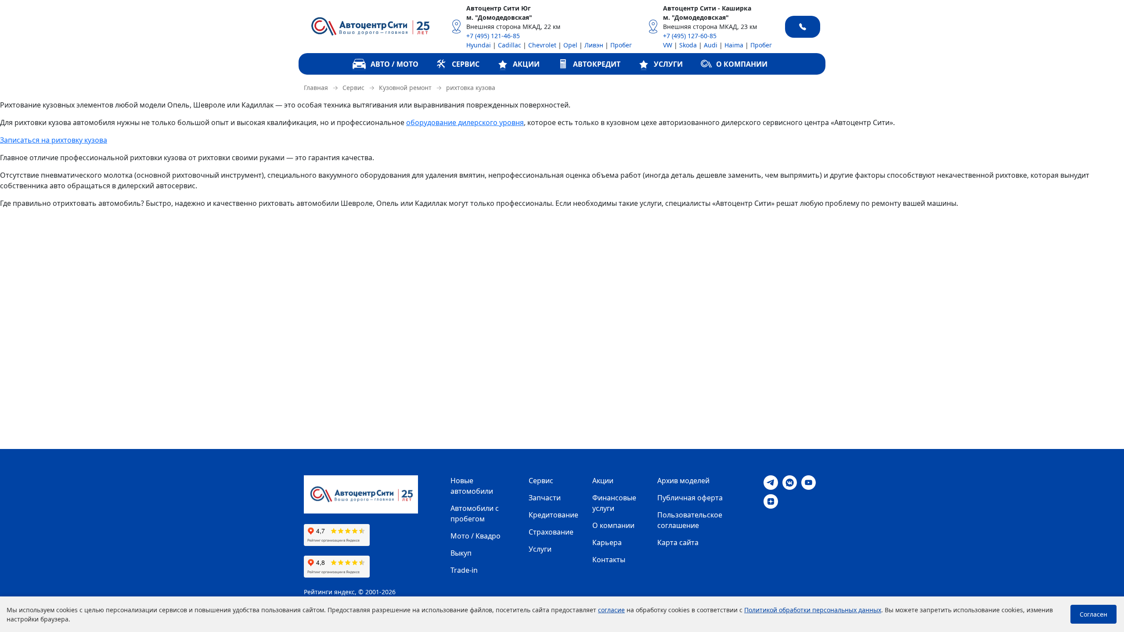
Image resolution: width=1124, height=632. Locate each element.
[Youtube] (808, 482)
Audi (710, 45)
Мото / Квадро (475, 536)
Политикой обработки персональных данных (812, 610)
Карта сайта (678, 542)
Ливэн (593, 45)
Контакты (608, 559)
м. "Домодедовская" (499, 17)
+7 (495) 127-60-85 (690, 36)
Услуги (540, 549)
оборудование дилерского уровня (465, 122)
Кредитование (553, 515)
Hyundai (478, 45)
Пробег (621, 45)
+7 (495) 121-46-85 (493, 36)
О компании (613, 525)
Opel (570, 45)
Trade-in (464, 570)
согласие (611, 610)
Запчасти (545, 498)
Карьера (607, 542)
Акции (602, 480)
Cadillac (509, 45)
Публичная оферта (690, 498)
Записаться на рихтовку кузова (53, 140)
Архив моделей (683, 480)
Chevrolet (542, 45)
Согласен (1093, 614)
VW (667, 45)
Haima (733, 45)
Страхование (551, 532)
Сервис (541, 480)
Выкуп (461, 553)
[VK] (789, 482)
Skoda (688, 45)
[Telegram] (771, 482)
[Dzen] (771, 501)
